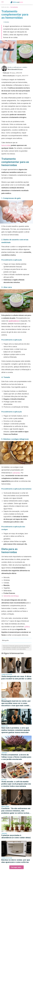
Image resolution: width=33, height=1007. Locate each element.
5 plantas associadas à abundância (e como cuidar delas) (16, 836)
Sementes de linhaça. (11, 596)
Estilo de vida (5, 7)
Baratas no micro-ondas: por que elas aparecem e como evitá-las (15, 861)
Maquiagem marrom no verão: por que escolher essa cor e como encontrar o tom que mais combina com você (16, 703)
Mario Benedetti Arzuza (15, 69)
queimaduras (13, 321)
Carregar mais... (16, 867)
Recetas (4, 779)
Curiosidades (14, 7)
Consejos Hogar (6, 674)
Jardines (4, 752)
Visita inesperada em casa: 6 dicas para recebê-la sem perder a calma (16, 677)
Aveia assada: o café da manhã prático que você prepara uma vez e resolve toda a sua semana (16, 784)
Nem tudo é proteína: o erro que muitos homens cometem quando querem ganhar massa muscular (15, 730)
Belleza (3, 699)
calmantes (16, 473)
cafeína (27, 626)
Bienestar (4, 726)
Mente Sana (5, 806)
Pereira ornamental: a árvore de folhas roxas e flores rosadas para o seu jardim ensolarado (16, 757)
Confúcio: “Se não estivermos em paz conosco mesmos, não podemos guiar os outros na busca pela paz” (16, 810)
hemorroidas (5, 145)
